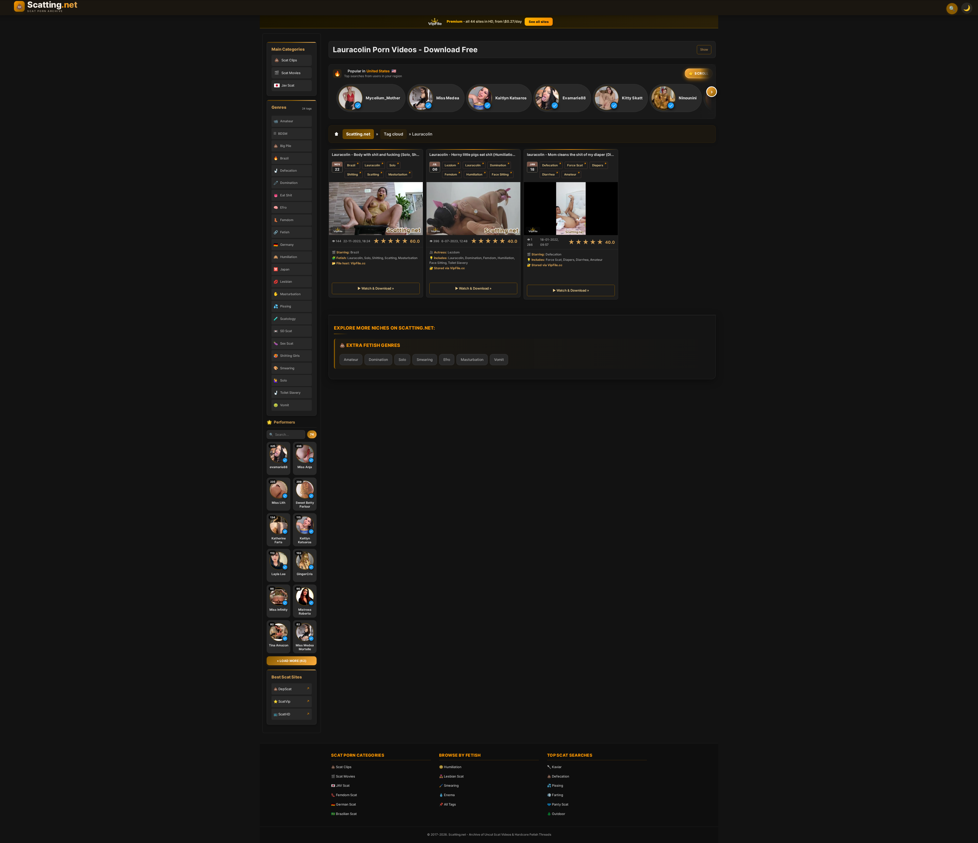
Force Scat (575, 165)
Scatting (373, 174)
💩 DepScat (283, 689)
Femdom (451, 174)
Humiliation (474, 174)
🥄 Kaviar (554, 767)
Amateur (570, 174)
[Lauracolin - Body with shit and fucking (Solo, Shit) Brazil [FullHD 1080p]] (376, 208)
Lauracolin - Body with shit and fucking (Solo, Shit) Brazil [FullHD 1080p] (376, 154)
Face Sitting (500, 174)
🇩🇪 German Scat (343, 804)
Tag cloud (393, 134)
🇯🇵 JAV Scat (340, 785)
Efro (446, 359)
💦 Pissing (555, 785)
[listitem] (370, 98)
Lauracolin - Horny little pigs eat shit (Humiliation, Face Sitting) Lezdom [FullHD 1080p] (473, 154)
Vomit (499, 359)
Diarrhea (548, 174)
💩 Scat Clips (341, 767)
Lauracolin (372, 165)
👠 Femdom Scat (344, 795)
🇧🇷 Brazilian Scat (344, 814)
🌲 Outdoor (556, 814)
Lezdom (450, 165)
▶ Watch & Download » (376, 289)
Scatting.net (358, 134)
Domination (498, 165)
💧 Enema (447, 795)
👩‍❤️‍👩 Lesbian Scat (451, 776)
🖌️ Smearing (449, 785)
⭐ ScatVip (282, 701)
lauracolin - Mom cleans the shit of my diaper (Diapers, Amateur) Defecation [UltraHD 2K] (571, 154)
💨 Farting (555, 795)
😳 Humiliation (450, 767)
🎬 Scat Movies (343, 776)
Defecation (550, 165)
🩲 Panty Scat (557, 804)
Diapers (597, 165)
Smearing (425, 359)
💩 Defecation (558, 776)
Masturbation (397, 174)
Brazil (351, 165)
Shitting (352, 174)
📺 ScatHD (282, 714)
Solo (392, 165)
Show (704, 49)
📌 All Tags (447, 804)
